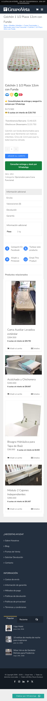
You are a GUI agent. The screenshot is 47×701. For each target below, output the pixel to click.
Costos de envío (12, 579)
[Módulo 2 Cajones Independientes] (23, 475)
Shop (5, 25)
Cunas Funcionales (30, 25)
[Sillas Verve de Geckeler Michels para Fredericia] (9, 652)
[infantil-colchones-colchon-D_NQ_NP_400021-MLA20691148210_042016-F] (23, 59)
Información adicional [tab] (16, 191)
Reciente (23, 619)
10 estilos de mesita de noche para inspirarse (26, 639)
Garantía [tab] (10, 215)
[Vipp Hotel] (9, 628)
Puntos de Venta (12, 551)
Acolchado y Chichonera (21, 379)
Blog (7, 546)
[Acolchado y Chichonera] (23, 365)
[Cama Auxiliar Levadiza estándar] (23, 303)
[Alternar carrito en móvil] (37, 9)
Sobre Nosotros (12, 540)
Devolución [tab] (12, 210)
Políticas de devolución (15, 596)
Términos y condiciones (15, 607)
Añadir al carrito (16, 156)
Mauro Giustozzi (37, 677)
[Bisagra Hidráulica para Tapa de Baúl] (23, 419)
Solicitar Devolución (14, 557)
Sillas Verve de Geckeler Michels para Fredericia (24, 651)
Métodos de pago (13, 590)
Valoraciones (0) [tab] (14, 203)
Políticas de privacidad (15, 601)
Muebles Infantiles (15, 25)
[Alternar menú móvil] (42, 9)
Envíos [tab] (10, 197)
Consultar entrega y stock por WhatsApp (23, 166)
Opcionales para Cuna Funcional (15, 27)
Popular (10, 618)
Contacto (9, 562)
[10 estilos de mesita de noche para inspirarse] (9, 639)
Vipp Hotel (18, 626)
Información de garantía (16, 585)
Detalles (36, 348)
